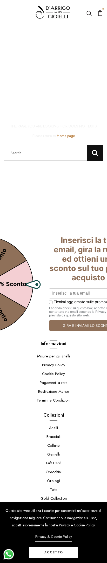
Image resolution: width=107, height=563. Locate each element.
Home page (66, 135)
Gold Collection (54, 498)
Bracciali (53, 436)
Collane (53, 445)
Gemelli (53, 454)
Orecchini (54, 472)
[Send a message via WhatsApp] (9, 554)
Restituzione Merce (53, 391)
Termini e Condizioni (53, 400)
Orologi (53, 481)
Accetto (53, 552)
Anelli (53, 428)
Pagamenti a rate (54, 382)
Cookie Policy (53, 374)
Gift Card (53, 463)
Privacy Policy (53, 365)
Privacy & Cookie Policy (53, 536)
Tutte (53, 489)
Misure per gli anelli (53, 356)
